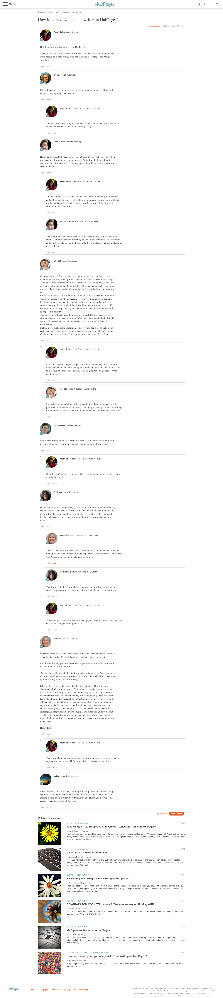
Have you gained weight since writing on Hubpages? (98, 878)
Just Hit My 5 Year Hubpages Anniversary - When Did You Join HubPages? (111, 826)
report (49, 66)
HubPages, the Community (79, 823)
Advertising (83, 990)
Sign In (202, 4)
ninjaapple (58, 776)
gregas (57, 75)
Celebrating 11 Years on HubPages (87, 852)
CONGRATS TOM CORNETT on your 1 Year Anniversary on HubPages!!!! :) (111, 904)
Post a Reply (176, 813)
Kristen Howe (59, 142)
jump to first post (162, 814)
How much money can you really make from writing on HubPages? (107, 956)
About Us (33, 990)
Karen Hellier (59, 32)
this (98, 108)
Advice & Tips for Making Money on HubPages (87, 953)
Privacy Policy (70, 990)
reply (42, 66)
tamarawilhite (59, 425)
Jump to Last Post (154, 26)
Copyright (44, 990)
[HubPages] (105, 4)
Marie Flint (64, 535)
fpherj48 (57, 261)
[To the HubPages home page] (12, 989)
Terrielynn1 (58, 492)
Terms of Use (56, 990)
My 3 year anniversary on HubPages (88, 930)
